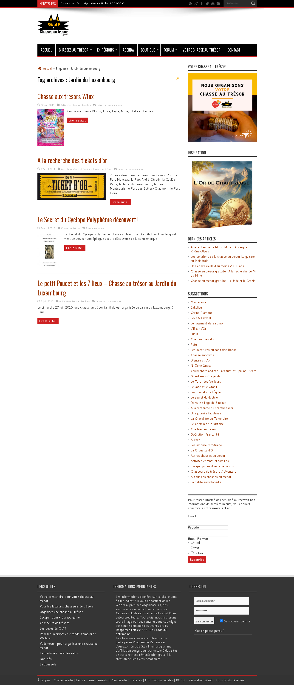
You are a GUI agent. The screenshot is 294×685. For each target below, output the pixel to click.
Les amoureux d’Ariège (206, 445)
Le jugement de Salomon (207, 323)
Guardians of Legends (205, 376)
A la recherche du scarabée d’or (212, 408)
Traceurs (136, 680)
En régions (105, 50)
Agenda (128, 50)
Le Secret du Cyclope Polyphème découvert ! (88, 219)
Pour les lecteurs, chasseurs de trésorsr (67, 606)
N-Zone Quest (201, 366)
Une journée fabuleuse (206, 413)
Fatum (195, 344)
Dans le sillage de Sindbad (208, 403)
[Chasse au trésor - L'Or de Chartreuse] (222, 227)
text (196, 548)
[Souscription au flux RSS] (178, 78)
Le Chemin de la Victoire (207, 424)
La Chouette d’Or (202, 450)
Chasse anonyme (202, 355)
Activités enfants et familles (75, 105)
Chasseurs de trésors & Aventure (213, 471)
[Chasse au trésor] (53, 32)
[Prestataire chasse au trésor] (222, 141)
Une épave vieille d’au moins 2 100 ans (217, 266)
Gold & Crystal (201, 318)
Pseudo (193, 527)
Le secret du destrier (205, 397)
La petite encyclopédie (206, 482)
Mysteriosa (198, 302)
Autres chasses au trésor (208, 456)
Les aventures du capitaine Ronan (214, 350)
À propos (44, 680)
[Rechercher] (253, 3)
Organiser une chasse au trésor (61, 612)
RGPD (180, 680)
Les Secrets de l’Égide (206, 392)
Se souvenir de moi (236, 621)
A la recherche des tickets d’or (72, 160)
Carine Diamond (201, 313)
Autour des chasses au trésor (211, 477)
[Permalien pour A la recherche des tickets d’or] (71, 199)
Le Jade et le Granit (204, 387)
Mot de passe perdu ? (209, 631)
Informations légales (159, 680)
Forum (169, 50)
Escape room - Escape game (60, 617)
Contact (233, 50)
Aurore (195, 440)
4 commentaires (95, 228)
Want (208, 680)
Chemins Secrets (202, 339)
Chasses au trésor (73, 50)
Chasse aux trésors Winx (65, 96)
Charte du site (63, 680)
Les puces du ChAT (53, 628)
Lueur (194, 334)
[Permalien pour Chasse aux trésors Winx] (50, 145)
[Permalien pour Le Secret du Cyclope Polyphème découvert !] (49, 268)
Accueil (46, 50)
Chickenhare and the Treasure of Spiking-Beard (223, 371)
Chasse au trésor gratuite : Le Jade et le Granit (223, 281)
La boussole (48, 664)
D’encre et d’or (201, 360)
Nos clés (46, 659)
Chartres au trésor (203, 429)
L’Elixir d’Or (198, 329)
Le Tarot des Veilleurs (206, 381)
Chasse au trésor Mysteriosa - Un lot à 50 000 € (92, 3)
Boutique (148, 50)
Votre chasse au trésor (201, 50)
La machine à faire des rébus (59, 653)
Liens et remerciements (92, 680)
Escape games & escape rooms (212, 466)
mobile (198, 553)
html (197, 542)
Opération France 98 (205, 434)
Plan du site (119, 680)
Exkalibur (197, 307)
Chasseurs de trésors (54, 623)
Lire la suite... (78, 120)
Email (192, 516)
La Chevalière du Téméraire (209, 418)
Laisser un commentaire (110, 105)
